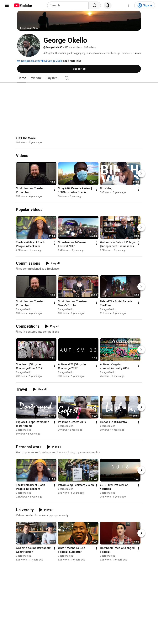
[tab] (21, 78)
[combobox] (69, 5)
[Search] (94, 5)
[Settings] (129, 5)
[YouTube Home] (22, 5)
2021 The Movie (26, 138)
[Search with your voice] (108, 5)
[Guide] (7, 5)
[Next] (141, 174)
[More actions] (54, 189)
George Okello (23, 309)
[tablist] (79, 78)
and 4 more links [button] (72, 61)
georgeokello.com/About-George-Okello (41, 61)
